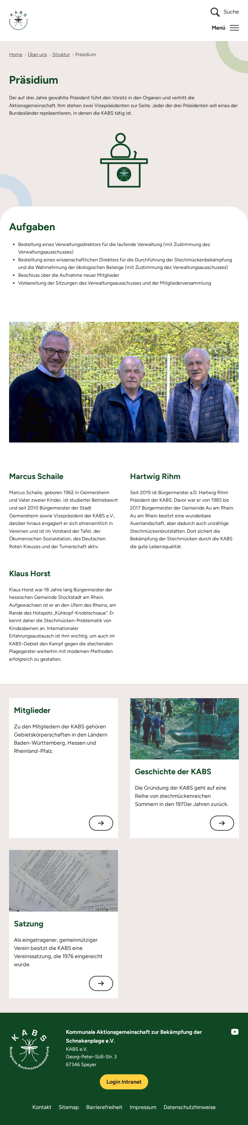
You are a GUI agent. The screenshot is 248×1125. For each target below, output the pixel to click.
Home (15, 54)
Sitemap (69, 1107)
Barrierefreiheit (104, 1107)
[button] (225, 28)
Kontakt (41, 1107)
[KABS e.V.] (18, 20)
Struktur (61, 54)
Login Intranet (124, 1082)
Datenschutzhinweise (190, 1107)
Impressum (143, 1107)
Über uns (37, 54)
